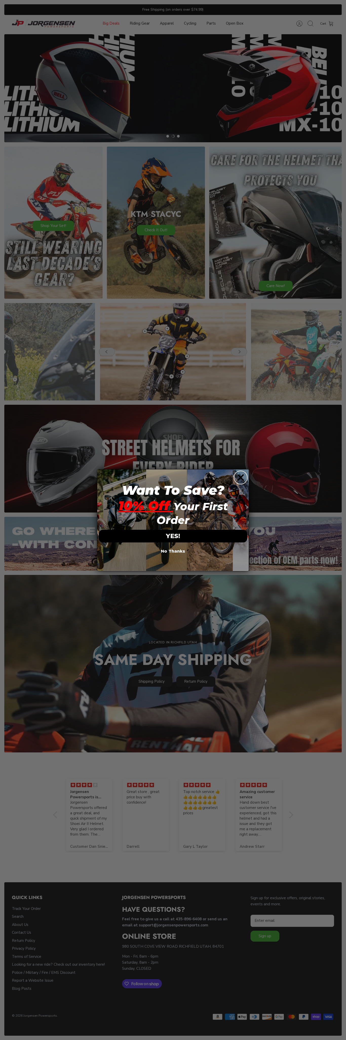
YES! (173, 536)
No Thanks (173, 551)
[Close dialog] (240, 477)
